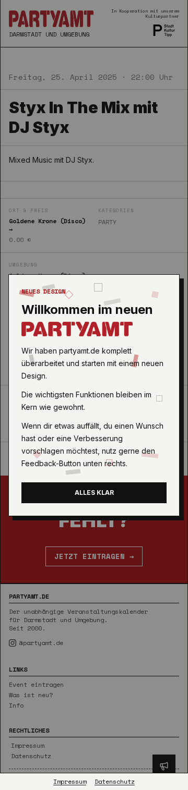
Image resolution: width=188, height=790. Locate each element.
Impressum (69, 781)
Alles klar (94, 492)
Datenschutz (115, 781)
